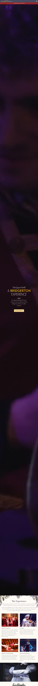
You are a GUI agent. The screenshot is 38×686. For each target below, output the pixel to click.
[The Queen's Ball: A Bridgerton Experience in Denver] (6, 1)
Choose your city (19, 310)
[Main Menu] (36, 1)
